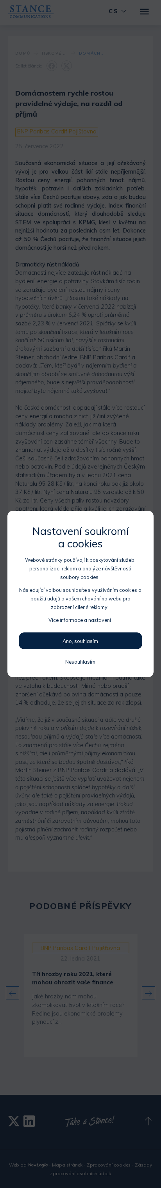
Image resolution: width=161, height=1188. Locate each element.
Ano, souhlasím (80, 641)
